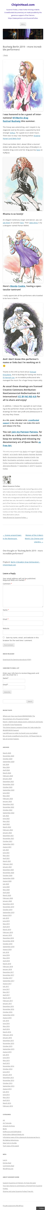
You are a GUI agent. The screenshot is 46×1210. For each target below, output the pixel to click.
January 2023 (7, 801)
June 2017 (6, 989)
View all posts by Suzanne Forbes (15, 517)
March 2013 (7, 1103)
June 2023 (6, 793)
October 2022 (7, 810)
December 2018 (8, 938)
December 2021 (8, 835)
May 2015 (6, 1060)
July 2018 (6, 952)
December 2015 (8, 1040)
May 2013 (6, 1097)
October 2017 (7, 978)
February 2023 (8, 798)
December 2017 (8, 972)
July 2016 (6, 1021)
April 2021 (6, 858)
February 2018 (8, 966)
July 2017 (6, 986)
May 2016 (6, 1026)
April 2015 (6, 1063)
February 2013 (8, 1106)
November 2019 (8, 907)
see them (6, 223)
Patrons (33, 431)
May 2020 (6, 890)
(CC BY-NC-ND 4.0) (27, 396)
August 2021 (7, 847)
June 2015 (6, 1058)
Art (21, 451)
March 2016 (7, 1032)
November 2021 (8, 838)
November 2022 (8, 807)
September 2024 (8, 761)
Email (6, 619)
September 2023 (8, 790)
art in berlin (14, 454)
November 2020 (8, 873)
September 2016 (8, 1015)
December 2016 (8, 1006)
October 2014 (7, 1069)
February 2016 (8, 1035)
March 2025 (7, 753)
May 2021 (6, 855)
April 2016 (6, 1029)
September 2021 (8, 844)
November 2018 (8, 941)
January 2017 (7, 1003)
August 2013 (7, 1089)
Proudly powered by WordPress (13, 1206)
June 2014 (6, 1072)
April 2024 (6, 770)
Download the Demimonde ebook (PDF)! (17, 659)
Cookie (21, 286)
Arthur (12, 133)
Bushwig (15, 121)
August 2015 (7, 1052)
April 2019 (6, 927)
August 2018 (7, 949)
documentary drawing (15, 457)
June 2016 (6, 1023)
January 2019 (7, 935)
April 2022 (6, 824)
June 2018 (6, 955)
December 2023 (8, 781)
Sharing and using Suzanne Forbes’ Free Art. (18, 1191)
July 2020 (6, 884)
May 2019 (6, 924)
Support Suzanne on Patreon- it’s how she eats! (19, 1183)
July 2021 (6, 850)
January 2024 (7, 779)
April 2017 (6, 995)
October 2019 (7, 910)
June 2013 (6, 1095)
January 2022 (7, 833)
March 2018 (7, 964)
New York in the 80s (10, 1143)
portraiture (20, 460)
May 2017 (6, 992)
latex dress (33, 223)
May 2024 (6, 767)
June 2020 (6, 887)
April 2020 (6, 892)
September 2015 (8, 1049)
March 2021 (7, 861)
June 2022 (6, 818)
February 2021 (8, 864)
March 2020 (7, 895)
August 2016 (7, 1018)
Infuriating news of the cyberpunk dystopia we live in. (21, 1137)
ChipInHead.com (23, 5)
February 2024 (8, 776)
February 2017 (8, 1001)
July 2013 (6, 1092)
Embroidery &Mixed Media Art (13, 1134)
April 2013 (6, 1100)
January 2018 (7, 969)
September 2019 (8, 912)
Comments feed (8, 1166)
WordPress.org (8, 1169)
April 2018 (6, 961)
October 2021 (7, 841)
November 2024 (8, 756)
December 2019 (8, 904)
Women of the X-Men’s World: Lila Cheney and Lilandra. (34, 538)
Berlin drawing (24, 454)
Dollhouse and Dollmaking (12, 1132)
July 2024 (6, 764)
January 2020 (7, 901)
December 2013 (8, 1077)
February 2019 (8, 932)
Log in (5, 1160)
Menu (23, 24)
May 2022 (6, 821)
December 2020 (8, 870)
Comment (7, 584)
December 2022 (8, 804)
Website (6, 628)
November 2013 (8, 1080)
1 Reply (5, 55)
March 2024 (7, 773)
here (38, 150)
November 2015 (8, 1043)
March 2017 (7, 998)
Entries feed (7, 1163)
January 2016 (7, 1038)
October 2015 (7, 1046)
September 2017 (8, 981)
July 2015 (6, 1055)
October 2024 (7, 759)
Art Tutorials (7, 1123)
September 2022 (8, 813)
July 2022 (6, 816)
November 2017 (8, 975)
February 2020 (8, 898)
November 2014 (8, 1066)
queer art (28, 460)
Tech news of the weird (11, 1146)
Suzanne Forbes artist (16, 463)
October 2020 (7, 875)
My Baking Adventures (11, 1140)
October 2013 (7, 1083)
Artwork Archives (9, 1126)
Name (6, 610)
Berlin (25, 451)
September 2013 (8, 1086)
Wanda (13, 286)
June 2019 (6, 921)
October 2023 (7, 787)
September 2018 (8, 947)
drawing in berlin (30, 457)
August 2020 (7, 881)
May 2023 (6, 796)
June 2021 (6, 853)
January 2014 (7, 1075)
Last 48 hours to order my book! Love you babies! (20, 733)
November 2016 (8, 1009)
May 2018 (6, 958)
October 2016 (7, 1012)
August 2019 (7, 915)
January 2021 (7, 867)
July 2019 (6, 918)
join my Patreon (20, 431)
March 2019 (7, 929)
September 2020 (8, 878)
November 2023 (8, 784)
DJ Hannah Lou (9, 377)
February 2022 (8, 830)
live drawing (12, 460)
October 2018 (7, 944)
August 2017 (7, 984)
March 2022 (7, 827)
